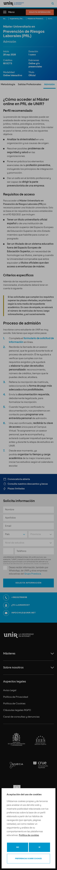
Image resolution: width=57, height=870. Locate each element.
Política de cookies (29, 835)
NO (17, 847)
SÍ (39, 847)
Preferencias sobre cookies (28, 858)
